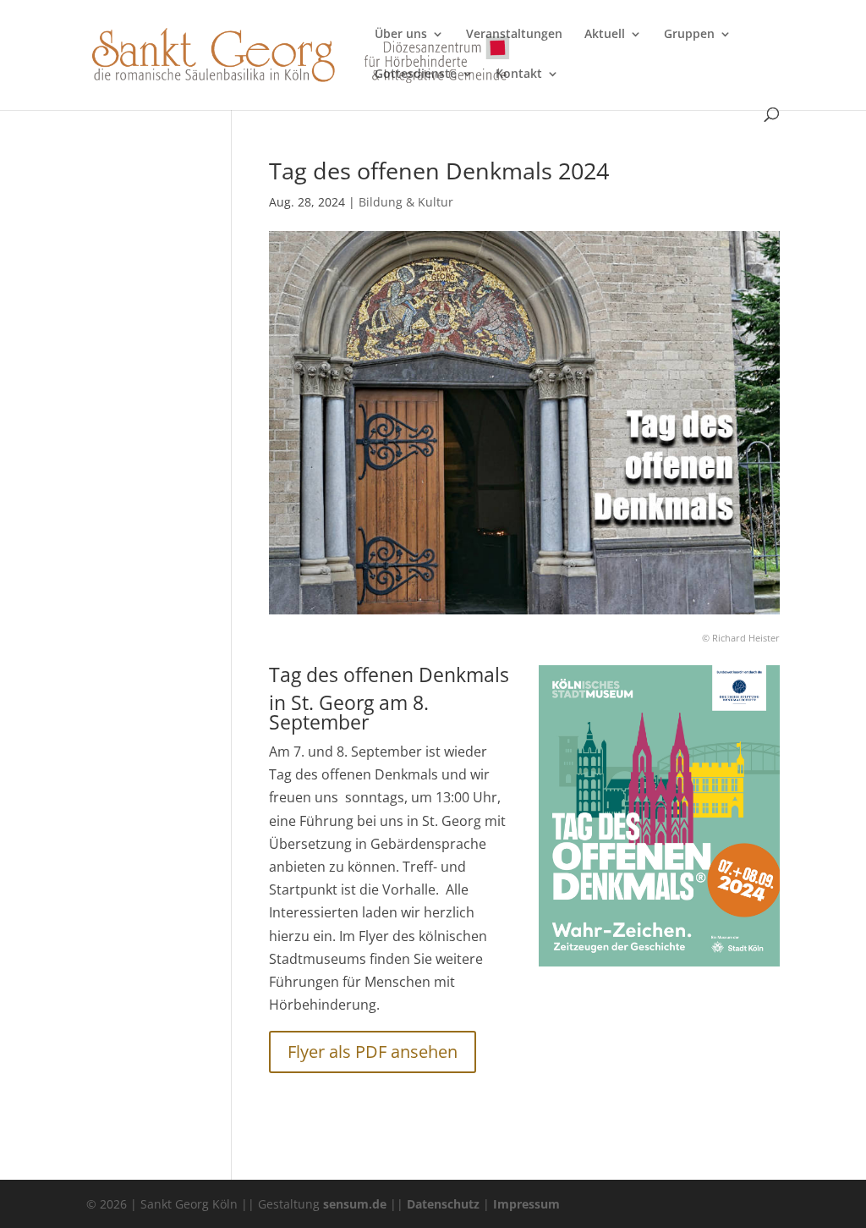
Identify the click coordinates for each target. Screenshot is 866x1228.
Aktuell (604, 34)
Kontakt (519, 74)
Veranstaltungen (514, 34)
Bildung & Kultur (406, 202)
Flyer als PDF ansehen (373, 1051)
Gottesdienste (416, 74)
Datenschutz (443, 1204)
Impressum (526, 1204)
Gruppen (689, 34)
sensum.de (354, 1204)
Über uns (401, 34)
